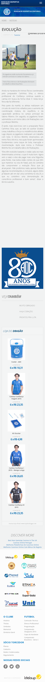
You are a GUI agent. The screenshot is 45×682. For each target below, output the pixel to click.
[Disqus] (22, 216)
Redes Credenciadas (11, 652)
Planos (6, 646)
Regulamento (8, 655)
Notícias (13, 20)
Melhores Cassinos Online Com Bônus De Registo (22, 547)
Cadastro (6, 649)
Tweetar (17, 35)
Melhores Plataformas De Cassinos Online (22, 545)
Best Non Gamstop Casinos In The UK (22, 540)
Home (4, 20)
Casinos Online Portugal (22, 543)
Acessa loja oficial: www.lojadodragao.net (22, 523)
